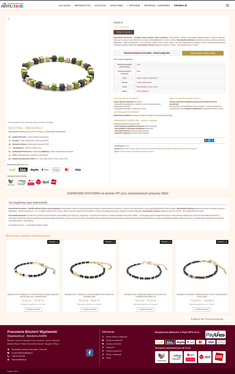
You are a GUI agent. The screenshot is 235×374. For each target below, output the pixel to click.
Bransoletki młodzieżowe (172, 149)
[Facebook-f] (89, 352)
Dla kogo (64, 5)
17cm (138, 64)
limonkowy (153, 78)
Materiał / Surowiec (157, 5)
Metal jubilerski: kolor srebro (147, 87)
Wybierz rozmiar (33, 309)
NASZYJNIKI (116, 5)
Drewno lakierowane (144, 82)
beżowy (145, 78)
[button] (8, 18)
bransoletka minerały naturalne (143, 151)
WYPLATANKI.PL (143, 91)
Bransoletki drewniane (155, 149)
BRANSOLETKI (83, 5)
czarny (139, 78)
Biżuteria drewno (141, 149)
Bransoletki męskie (128, 149)
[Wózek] (227, 5)
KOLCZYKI (100, 5)
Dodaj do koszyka (123, 32)
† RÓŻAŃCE (133, 5)
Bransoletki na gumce (189, 149)
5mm (138, 71)
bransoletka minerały (125, 151)
